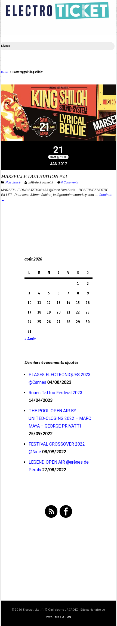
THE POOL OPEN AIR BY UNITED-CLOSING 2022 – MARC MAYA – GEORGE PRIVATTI (60, 418)
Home (4, 72)
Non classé (12, 182)
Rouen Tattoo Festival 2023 (55, 392)
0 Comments (69, 182)
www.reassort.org (58, 616)
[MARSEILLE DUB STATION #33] (58, 113)
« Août (30, 339)
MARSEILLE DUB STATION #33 (34, 176)
